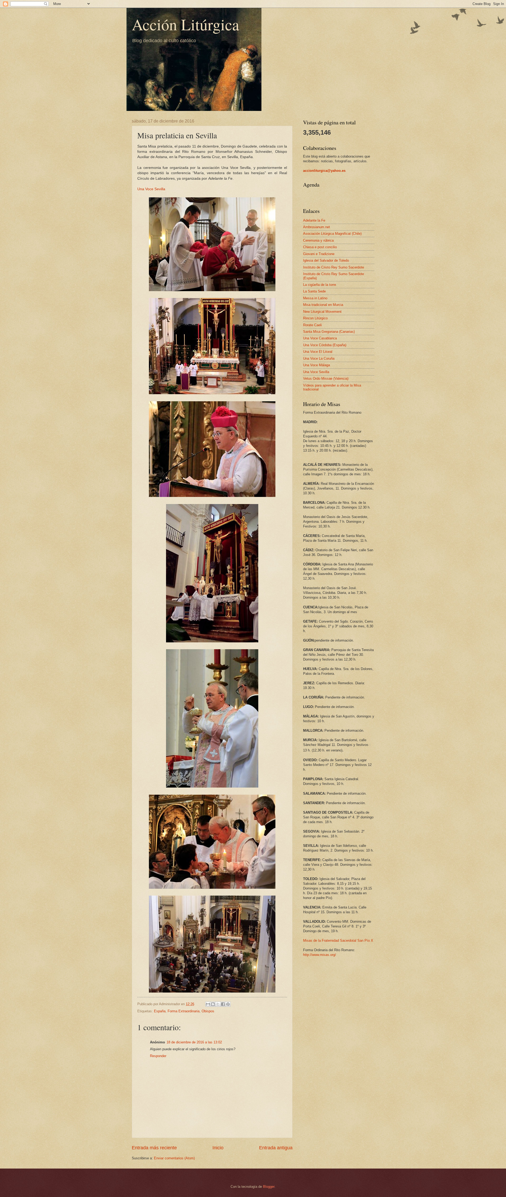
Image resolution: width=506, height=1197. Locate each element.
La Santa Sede (314, 291)
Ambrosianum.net (316, 227)
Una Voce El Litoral (317, 352)
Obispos (208, 1011)
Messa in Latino (315, 298)
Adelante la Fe (314, 220)
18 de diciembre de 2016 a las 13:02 (194, 1042)
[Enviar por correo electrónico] (208, 1004)
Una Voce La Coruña (318, 358)
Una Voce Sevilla (151, 189)
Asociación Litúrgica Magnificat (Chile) (332, 234)
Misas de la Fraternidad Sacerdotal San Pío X (338, 940)
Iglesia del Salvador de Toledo (326, 260)
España (160, 1011)
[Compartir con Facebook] (223, 1004)
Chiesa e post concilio (320, 247)
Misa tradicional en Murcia (323, 305)
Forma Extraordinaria (184, 1011)
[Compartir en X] (218, 1004)
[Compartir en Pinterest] (228, 1004)
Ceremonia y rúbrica (318, 240)
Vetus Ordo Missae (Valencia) (325, 378)
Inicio (217, 1147)
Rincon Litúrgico (315, 318)
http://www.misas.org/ (319, 955)
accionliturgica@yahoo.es (324, 171)
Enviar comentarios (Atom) (174, 1158)
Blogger (268, 1187)
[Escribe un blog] (213, 1004)
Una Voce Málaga (316, 365)
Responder (158, 1056)
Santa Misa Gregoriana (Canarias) (329, 332)
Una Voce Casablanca (320, 338)
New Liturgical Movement (322, 312)
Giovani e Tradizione (318, 254)
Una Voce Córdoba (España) (324, 345)
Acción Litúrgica (185, 24)
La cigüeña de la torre (319, 285)
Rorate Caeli (312, 325)
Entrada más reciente (154, 1147)
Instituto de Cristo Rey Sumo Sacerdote (333, 267)
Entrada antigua (276, 1147)
